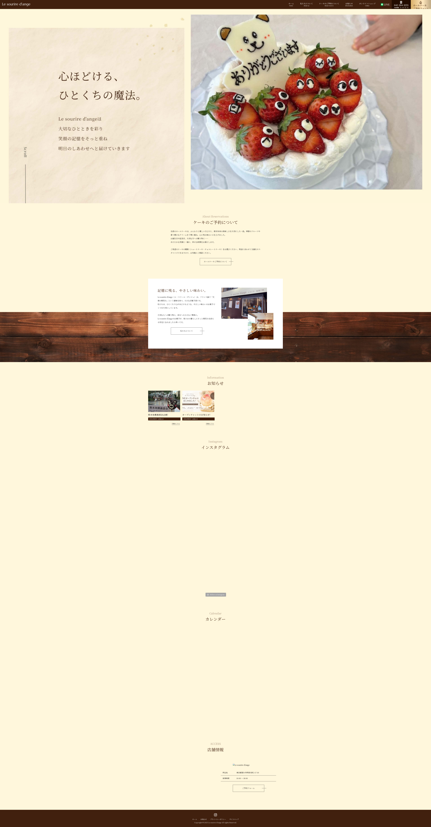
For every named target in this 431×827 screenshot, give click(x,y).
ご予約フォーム (248, 788)
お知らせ (161, 419)
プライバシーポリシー (218, 819)
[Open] (170, 478)
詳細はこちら (176, 423)
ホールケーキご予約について (215, 261)
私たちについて (186, 331)
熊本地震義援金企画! (158, 414)
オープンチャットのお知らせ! (196, 414)
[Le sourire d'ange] (16, 4)
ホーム (194, 819)
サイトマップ (234, 819)
